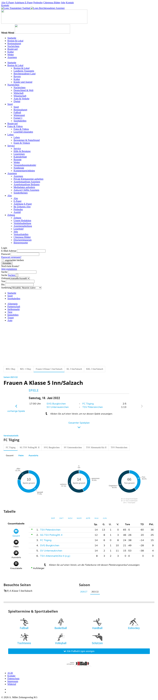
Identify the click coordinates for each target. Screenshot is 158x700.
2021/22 (95, 592)
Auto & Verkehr (21, 98)
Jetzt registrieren (9, 269)
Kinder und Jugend (23, 82)
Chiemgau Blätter (51, 2)
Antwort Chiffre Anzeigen (26, 190)
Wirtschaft (18, 93)
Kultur (10, 51)
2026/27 (83, 592)
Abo (3, 2)
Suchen (12, 275)
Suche (4, 272)
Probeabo (38, 2)
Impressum (12, 681)
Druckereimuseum (22, 240)
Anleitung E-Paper (24, 2)
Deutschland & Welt (23, 90)
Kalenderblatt (20, 156)
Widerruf (11, 684)
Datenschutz (13, 678)
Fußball (17, 112)
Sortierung (6, 287)
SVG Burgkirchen (56, 403)
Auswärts (33, 455)
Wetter (10, 54)
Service (11, 145)
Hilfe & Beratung (22, 151)
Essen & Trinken (22, 143)
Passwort (5, 254)
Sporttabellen (20, 120)
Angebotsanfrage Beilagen (27, 184)
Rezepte (17, 159)
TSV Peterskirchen (92, 407)
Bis (2, 284)
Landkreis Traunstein (24, 71)
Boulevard (12, 49)
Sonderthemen (21, 192)
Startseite (11, 38)
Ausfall (17, 212)
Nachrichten (13, 46)
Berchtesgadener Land (24, 73)
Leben (10, 134)
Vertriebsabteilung (22, 223)
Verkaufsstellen (21, 234)
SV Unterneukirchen (58, 407)
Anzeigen (12, 57)
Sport (10, 104)
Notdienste (19, 168)
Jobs (63, 2)
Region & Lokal (15, 40)
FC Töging (88, 403)
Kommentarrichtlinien (24, 170)
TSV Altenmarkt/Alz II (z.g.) (55, 556)
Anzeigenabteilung (23, 226)
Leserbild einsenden (23, 132)
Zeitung (11, 215)
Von (3, 281)
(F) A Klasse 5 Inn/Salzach (19, 590)
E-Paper (10, 2)
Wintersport (19, 115)
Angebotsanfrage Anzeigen (27, 181)
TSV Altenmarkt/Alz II (96, 447)
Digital (17, 101)
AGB (10, 673)
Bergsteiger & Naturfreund (27, 140)
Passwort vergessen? (11, 257)
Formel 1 (18, 118)
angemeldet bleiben (14, 260)
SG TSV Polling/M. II (30, 447)
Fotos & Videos (15, 126)
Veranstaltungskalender (25, 165)
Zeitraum (5, 278)
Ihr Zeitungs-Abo (22, 206)
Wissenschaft (20, 96)
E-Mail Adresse (8, 250)
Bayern (17, 76)
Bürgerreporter (21, 242)
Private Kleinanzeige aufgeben (28, 179)
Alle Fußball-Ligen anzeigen (80, 651)
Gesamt (9, 455)
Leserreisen (19, 154)
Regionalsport (14, 43)
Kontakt (70, 2)
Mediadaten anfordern (24, 187)
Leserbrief (18, 228)
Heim (21, 455)
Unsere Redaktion (22, 220)
